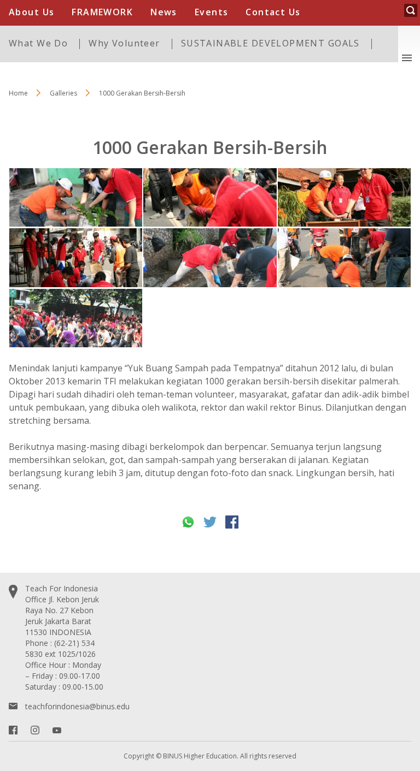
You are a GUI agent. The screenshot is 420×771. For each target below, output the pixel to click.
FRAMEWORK (102, 12)
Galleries (63, 93)
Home (18, 93)
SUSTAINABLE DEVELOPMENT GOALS (270, 43)
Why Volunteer (124, 43)
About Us (31, 12)
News (163, 12)
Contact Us (273, 12)
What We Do (38, 43)
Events (212, 12)
